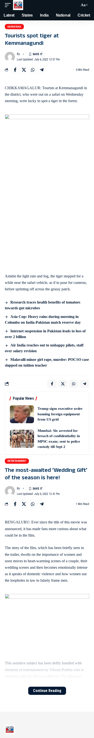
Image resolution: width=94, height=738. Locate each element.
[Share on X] (24, 70)
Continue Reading (47, 690)
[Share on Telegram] (42, 70)
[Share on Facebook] (15, 70)
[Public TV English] (18, 5)
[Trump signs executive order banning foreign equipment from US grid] (22, 414)
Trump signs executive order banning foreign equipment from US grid (60, 414)
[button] (9, 5)
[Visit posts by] (10, 57)
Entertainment (16, 461)
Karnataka (14, 26)
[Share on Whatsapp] (33, 70)
